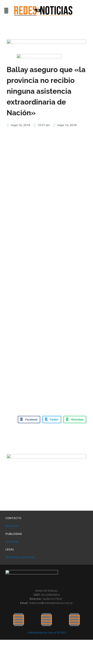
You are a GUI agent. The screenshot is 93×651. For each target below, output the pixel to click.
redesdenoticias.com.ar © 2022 (46, 632)
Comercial (11, 541)
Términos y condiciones (20, 557)
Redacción (11, 526)
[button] (6, 10)
